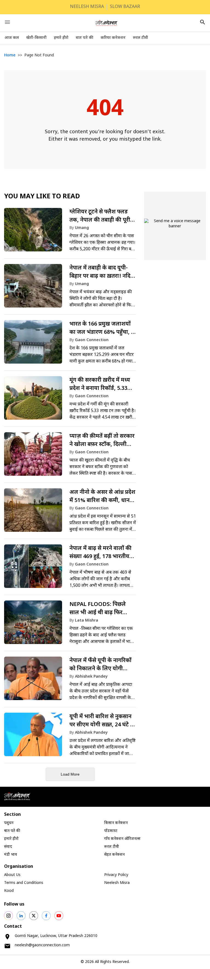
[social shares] (8, 915)
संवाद (8, 846)
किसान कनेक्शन (116, 823)
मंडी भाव (10, 854)
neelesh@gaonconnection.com (42, 945)
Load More (70, 774)
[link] (70, 232)
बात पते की (84, 37)
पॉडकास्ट (110, 831)
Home (10, 55)
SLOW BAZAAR (125, 7)
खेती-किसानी (36, 37)
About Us (12, 875)
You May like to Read (42, 196)
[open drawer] (7, 22)
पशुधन (8, 823)
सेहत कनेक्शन (114, 854)
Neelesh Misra (117, 883)
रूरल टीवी (140, 37)
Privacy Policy (116, 875)
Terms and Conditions (23, 883)
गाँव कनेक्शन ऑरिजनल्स (122, 839)
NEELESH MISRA (87, 7)
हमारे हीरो (61, 37)
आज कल (11, 37)
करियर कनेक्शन (113, 37)
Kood (9, 890)
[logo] (106, 23)
